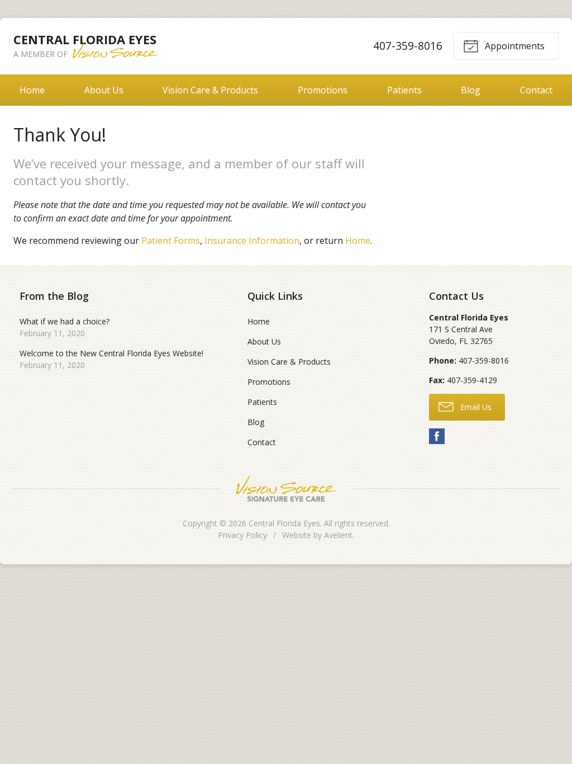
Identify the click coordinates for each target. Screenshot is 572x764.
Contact (536, 90)
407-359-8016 (407, 45)
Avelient (338, 535)
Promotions (322, 90)
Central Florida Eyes (284, 523)
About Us (103, 90)
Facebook (437, 436)
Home (32, 90)
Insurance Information (251, 240)
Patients (404, 90)
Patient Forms (170, 240)
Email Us (475, 407)
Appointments (514, 46)
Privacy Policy (242, 535)
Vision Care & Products (210, 90)
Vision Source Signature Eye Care (286, 488)
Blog (470, 90)
